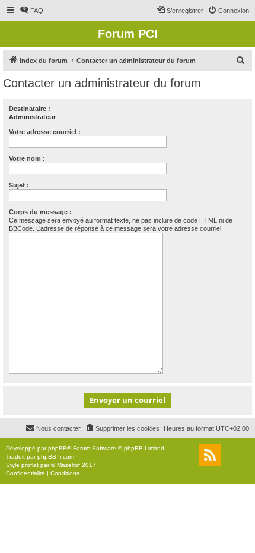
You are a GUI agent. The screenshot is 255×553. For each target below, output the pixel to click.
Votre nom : (27, 158)
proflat (30, 465)
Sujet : (19, 185)
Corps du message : (40, 211)
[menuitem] (31, 11)
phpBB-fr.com (55, 456)
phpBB (57, 448)
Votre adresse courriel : (45, 131)
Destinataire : (29, 108)
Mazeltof (68, 465)
